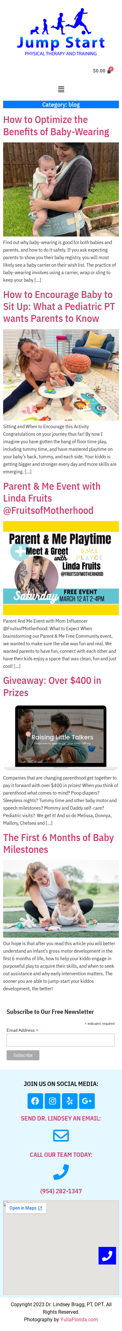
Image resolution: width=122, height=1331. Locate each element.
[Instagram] (52, 1101)
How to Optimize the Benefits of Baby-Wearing (56, 125)
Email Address (22, 1030)
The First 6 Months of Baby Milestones (58, 843)
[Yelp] (70, 1101)
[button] (61, 89)
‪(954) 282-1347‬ (61, 1191)
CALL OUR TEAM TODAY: (61, 1154)
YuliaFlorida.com (79, 1320)
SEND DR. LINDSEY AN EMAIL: (61, 1118)
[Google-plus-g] (87, 1101)
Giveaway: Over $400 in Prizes (52, 686)
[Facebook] (35, 1101)
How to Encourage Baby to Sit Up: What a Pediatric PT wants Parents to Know (59, 306)
